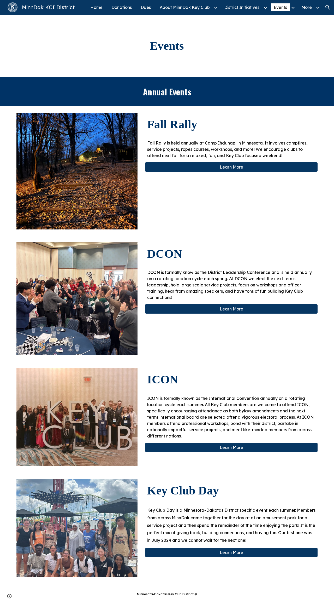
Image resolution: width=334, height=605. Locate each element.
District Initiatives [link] (241, 7)
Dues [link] (146, 7)
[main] (167, 46)
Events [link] (280, 7)
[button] (327, 7)
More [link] (306, 7)
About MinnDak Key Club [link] (185, 7)
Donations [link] (121, 7)
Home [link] (96, 7)
